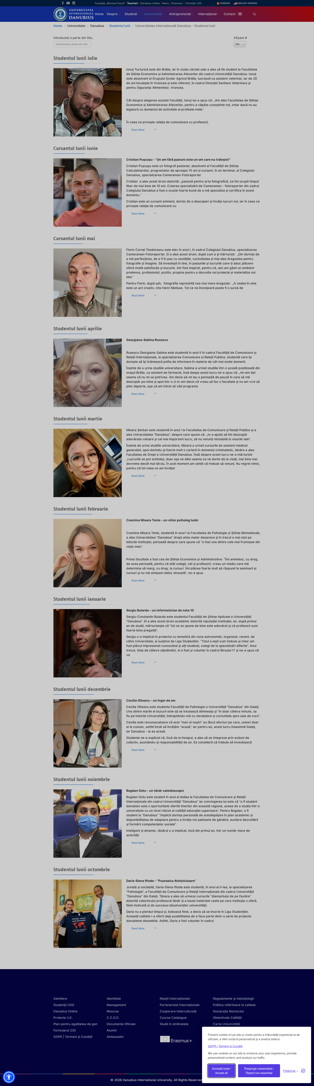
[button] (9, 1077)
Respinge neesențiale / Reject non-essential (259, 1070)
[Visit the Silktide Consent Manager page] (303, 1071)
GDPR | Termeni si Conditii (225, 1046)
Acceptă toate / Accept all (221, 1070)
